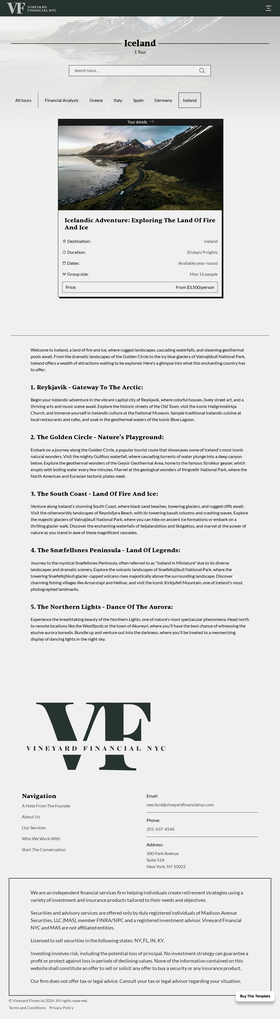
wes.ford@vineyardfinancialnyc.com (180, 804)
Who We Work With (41, 838)
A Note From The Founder (46, 805)
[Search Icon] (140, 70)
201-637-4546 (160, 828)
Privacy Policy (61, 1007)
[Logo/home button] (96, 736)
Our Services (34, 827)
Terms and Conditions (27, 1007)
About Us (31, 816)
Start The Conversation (44, 849)
